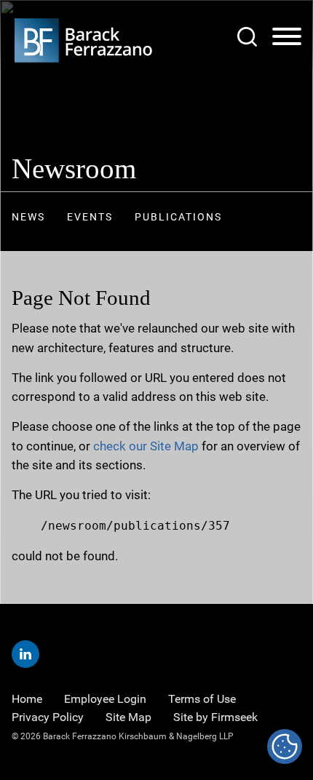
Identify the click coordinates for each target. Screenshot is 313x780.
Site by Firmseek (215, 717)
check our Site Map (146, 446)
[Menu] (286, 37)
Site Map (128, 717)
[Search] (247, 37)
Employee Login (105, 699)
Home (27, 699)
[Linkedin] (25, 654)
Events (90, 217)
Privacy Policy (48, 717)
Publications (178, 217)
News (28, 217)
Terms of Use (202, 699)
